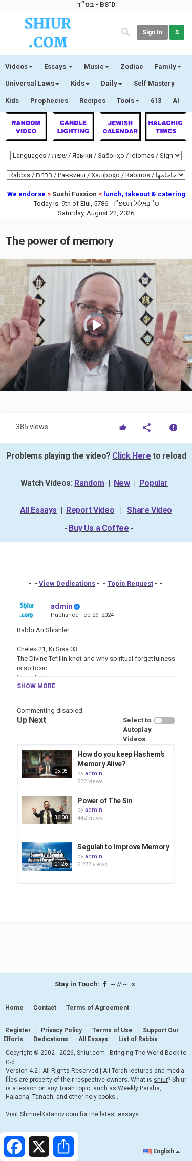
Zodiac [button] (131, 66)
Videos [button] (16, 66)
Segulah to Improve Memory (123, 847)
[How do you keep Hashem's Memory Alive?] (47, 764)
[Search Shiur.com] (126, 31)
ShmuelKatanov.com (49, 1114)
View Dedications (67, 583)
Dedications (50, 1039)
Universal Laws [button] (29, 83)
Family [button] (165, 66)
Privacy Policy (61, 1030)
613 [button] (156, 101)
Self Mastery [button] (154, 83)
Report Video (90, 510)
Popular (153, 483)
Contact (44, 1007)
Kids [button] (77, 83)
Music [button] (94, 66)
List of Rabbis (138, 1039)
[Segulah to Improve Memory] (47, 856)
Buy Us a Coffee (99, 528)
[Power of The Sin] (47, 810)
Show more (36, 686)
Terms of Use (112, 1030)
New (122, 483)
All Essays (38, 510)
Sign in (152, 32)
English (164, 1151)
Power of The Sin (104, 801)
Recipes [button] (92, 101)
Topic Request (130, 583)
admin (61, 606)
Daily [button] (109, 83)
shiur (161, 1079)
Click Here (131, 456)
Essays (56, 66)
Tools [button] (125, 101)
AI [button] (176, 101)
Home (14, 1007)
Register (18, 1030)
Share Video (149, 510)
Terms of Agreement (97, 1007)
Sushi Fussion (74, 194)
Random (89, 483)
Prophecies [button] (49, 101)
